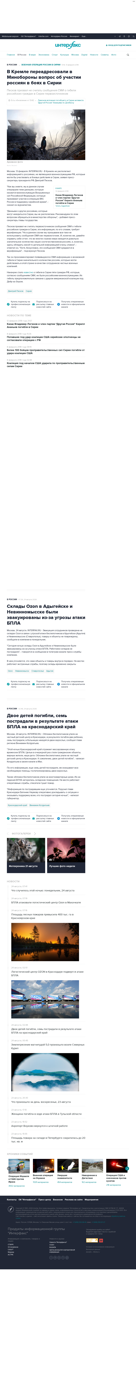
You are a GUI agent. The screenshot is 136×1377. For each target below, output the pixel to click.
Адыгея (49, 671)
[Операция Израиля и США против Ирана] (19, 1173)
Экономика (43, 55)
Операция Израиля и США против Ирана (18, 1179)
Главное (11, 55)
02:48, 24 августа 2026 (27, 709)
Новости (94, 55)
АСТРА (10, 1255)
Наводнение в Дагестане (89, 1177)
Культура (64, 55)
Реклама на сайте (74, 1199)
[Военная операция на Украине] (43, 1172)
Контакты (11, 1199)
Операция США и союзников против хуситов (116, 1178)
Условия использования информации (100, 1247)
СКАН (51, 1245)
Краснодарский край (17, 805)
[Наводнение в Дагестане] (92, 1172)
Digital (84, 55)
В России (22, 55)
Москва (75, 55)
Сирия (29, 291)
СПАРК (11, 1244)
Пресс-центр (44, 1199)
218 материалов (113, 1185)
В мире (32, 55)
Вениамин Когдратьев (39, 805)
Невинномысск (22, 671)
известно (28, 272)
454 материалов (64, 1182)
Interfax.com (43, 36)
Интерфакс (68, 45)
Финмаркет (74, 36)
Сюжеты (105, 55)
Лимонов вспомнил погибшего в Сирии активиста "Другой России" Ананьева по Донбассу (61, 101)
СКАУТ (10, 1250)
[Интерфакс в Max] (67, 1257)
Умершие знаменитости (64, 1177)
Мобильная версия (10, 36)
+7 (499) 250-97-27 (98, 1222)
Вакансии (58, 1199)
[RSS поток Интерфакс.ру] (63, 1257)
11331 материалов (40, 1182)
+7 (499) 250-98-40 (79, 1222)
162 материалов (89, 1182)
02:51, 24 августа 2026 (27, 386)
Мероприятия (91, 1199)
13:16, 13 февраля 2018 (70, 65)
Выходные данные (93, 1249)
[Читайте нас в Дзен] (51, 1257)
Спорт (55, 55)
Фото (113, 55)
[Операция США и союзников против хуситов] (117, 1172)
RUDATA (52, 1247)
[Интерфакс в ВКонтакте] (59, 1257)
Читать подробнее (69, 200)
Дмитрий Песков (15, 291)
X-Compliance (13, 1247)
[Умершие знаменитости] (68, 1172)
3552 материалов (16, 1186)
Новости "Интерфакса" (58, 1242)
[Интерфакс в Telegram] (55, 1257)
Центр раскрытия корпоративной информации (62, 1251)
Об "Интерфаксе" (28, 36)
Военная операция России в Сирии (41, 65)
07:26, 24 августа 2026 (27, 599)
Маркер (11, 1252)
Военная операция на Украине (43, 1177)
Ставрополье (38, 671)
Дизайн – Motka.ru (93, 1252)
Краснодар (13, 496)
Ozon (23, 496)
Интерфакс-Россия (59, 36)
